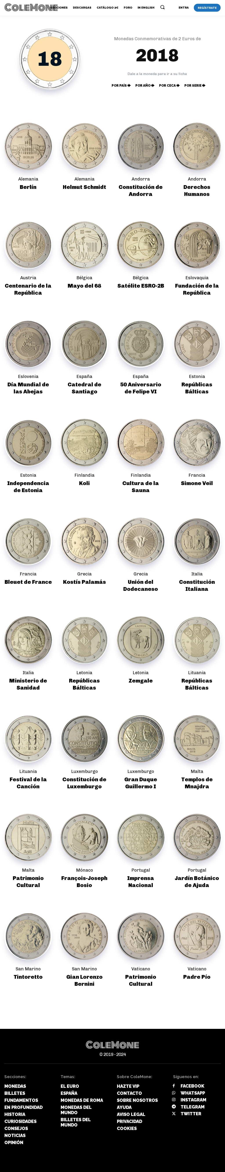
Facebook (192, 1086)
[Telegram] (173, 1106)
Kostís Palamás (84, 582)
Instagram (193, 1100)
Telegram (193, 1107)
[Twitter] (173, 1114)
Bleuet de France (28, 582)
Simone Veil (197, 483)
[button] (162, 7)
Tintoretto (28, 976)
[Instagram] (173, 1100)
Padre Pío (196, 976)
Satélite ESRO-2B (140, 285)
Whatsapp (193, 1093)
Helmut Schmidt (84, 187)
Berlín (28, 187)
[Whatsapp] (173, 1093)
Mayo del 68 (84, 285)
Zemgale (141, 680)
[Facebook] (173, 1086)
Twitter (191, 1113)
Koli (84, 483)
